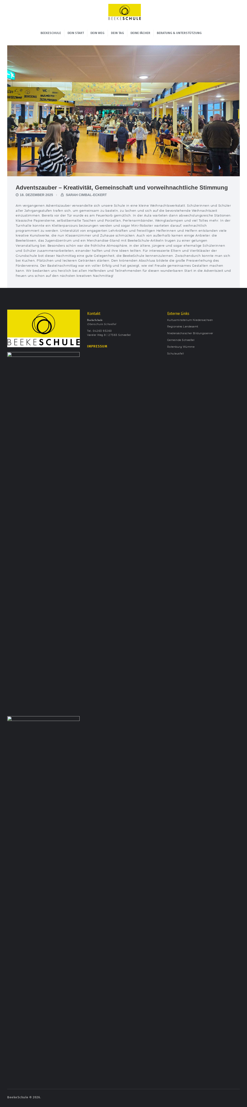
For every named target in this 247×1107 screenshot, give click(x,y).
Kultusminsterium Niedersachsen (190, 320)
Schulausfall (175, 353)
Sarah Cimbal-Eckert (86, 195)
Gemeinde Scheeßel (181, 340)
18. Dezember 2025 (36, 195)
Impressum (97, 346)
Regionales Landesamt (182, 326)
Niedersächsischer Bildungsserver (190, 333)
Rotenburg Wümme (181, 346)
